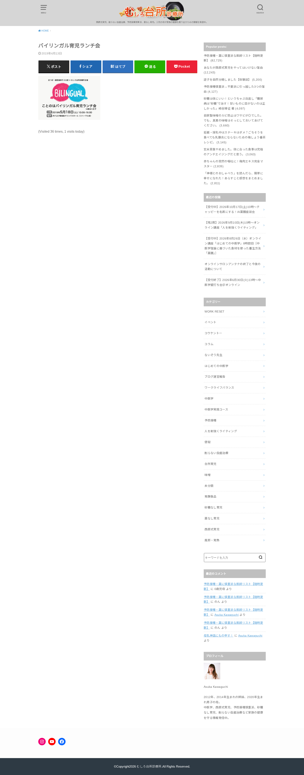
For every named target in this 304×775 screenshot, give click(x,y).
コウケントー (213, 333)
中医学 (209, 398)
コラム (209, 344)
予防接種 (210, 420)
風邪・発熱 (212, 540)
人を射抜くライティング (221, 431)
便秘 (208, 442)
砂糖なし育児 (213, 507)
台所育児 (210, 464)
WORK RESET (215, 311)
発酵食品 (210, 496)
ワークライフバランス (219, 387)
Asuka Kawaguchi (226, 614)
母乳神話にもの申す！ (218, 635)
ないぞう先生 (213, 355)
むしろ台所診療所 (149, 766)
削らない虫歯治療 (216, 453)
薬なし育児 (212, 518)
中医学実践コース (216, 409)
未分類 (209, 485)
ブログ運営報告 (215, 376)
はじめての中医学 (216, 366)
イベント (210, 322)
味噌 (208, 475)
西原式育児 (212, 529)
